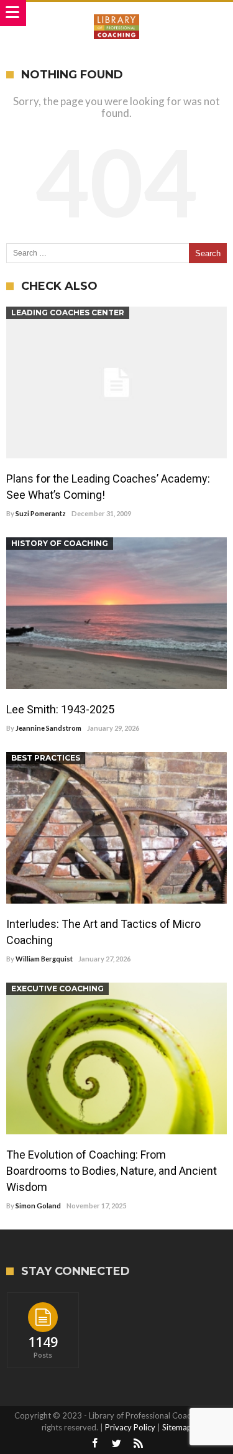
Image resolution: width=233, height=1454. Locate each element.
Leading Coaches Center (67, 312)
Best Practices (45, 757)
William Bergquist (44, 959)
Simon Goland (38, 1206)
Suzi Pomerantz (41, 513)
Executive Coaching (57, 988)
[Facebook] (95, 1443)
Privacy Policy (130, 1427)
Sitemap (177, 1427)
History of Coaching (59, 543)
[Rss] (138, 1443)
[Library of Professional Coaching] (116, 14)
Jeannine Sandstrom (48, 728)
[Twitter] (117, 1443)
